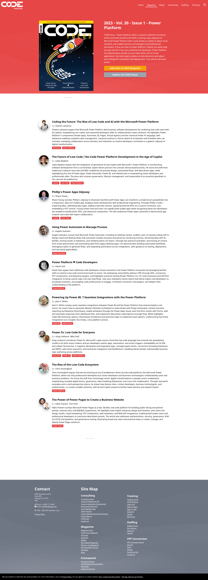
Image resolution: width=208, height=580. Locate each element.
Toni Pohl (73, 403)
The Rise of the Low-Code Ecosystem (75, 364)
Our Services (131, 528)
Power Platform (68, 148)
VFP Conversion (137, 538)
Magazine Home (87, 530)
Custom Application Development (93, 504)
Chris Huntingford (63, 368)
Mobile (83, 540)
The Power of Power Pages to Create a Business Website (88, 399)
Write (83, 552)
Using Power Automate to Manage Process (79, 227)
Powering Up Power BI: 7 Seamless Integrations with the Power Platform (99, 297)
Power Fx (66, 356)
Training (196, 5)
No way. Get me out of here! (132, 577)
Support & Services (88, 569)
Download (85, 566)
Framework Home (87, 562)
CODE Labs (85, 519)
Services (130, 545)
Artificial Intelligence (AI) (90, 501)
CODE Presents (132, 502)
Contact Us (85, 521)
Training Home (132, 499)
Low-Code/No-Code (88, 509)
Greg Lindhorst (62, 336)
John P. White (61, 301)
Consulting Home (87, 499)
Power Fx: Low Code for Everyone (73, 332)
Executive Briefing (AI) (89, 506)
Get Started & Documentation (92, 564)
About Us (130, 531)
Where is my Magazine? (90, 545)
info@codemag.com (49, 506)
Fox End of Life (132, 552)
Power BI (56, 323)
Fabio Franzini (61, 403)
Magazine (151, 5)
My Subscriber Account (89, 547)
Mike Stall (74, 336)
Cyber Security (86, 511)
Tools (129, 547)
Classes (129, 514)
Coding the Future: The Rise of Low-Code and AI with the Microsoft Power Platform (105, 121)
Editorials (56, 148)
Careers (130, 533)
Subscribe (84, 538)
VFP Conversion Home (135, 542)
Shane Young (61, 196)
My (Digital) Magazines (89, 543)
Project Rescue (86, 516)
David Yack (60, 266)
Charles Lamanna (63, 125)
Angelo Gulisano (63, 231)
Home (141, 5)
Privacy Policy (40, 514)
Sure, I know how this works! (109, 577)
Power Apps (65, 218)
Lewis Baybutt (61, 161)
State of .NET (131, 509)
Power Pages (57, 426)
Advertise (84, 550)
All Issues (84, 535)
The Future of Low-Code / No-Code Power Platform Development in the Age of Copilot (107, 156)
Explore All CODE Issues (125, 74)
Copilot (55, 183)
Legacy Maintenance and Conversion (94, 514)
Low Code (64, 183)
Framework (88, 558)
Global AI (130, 512)
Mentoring (131, 517)
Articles (130, 550)
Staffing (184, 5)
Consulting (173, 5)
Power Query (67, 323)
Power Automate (59, 253)
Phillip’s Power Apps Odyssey (71, 192)
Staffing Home (132, 526)
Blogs (161, 5)
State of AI (131, 504)
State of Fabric (132, 507)
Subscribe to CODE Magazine (125, 68)
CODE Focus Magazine (89, 533)
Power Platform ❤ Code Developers (74, 262)
